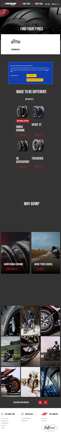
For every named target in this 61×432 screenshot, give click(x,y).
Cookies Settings (14, 75)
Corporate (44, 420)
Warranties (3, 425)
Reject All (31, 75)
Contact (3, 427)
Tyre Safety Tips (4, 423)
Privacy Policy (24, 420)
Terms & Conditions (25, 418)
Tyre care (47, 4)
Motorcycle (29, 99)
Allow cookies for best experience (34, 79)
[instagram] (40, 402)
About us (54, 4)
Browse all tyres (4, 420)
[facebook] (45, 402)
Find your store (4, 418)
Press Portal (44, 418)
